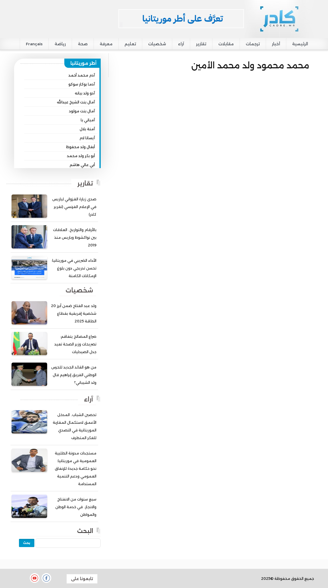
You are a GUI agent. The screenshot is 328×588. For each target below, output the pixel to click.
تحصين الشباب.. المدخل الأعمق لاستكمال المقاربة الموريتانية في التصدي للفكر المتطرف (74, 426)
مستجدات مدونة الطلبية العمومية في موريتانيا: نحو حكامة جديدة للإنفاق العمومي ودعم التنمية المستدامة (75, 468)
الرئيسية (300, 43)
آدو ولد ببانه (85, 93)
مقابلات (226, 43)
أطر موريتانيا (83, 63)
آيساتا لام (87, 138)
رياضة (60, 43)
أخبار (276, 43)
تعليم (130, 43)
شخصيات (157, 43)
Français (34, 43)
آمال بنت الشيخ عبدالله (76, 102)
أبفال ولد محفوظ (80, 147)
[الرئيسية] (279, 18)
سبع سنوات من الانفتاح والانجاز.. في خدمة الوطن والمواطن (75, 507)
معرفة (106, 43)
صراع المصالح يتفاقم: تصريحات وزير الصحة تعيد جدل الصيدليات (75, 344)
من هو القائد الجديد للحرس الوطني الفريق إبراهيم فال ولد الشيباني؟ (73, 375)
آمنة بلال (87, 129)
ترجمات (253, 43)
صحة (83, 43)
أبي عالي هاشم (82, 164)
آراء (181, 43)
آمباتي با (88, 120)
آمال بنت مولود (82, 111)
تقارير (201, 43)
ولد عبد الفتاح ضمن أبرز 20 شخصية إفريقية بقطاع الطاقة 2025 (73, 313)
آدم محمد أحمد (81, 75)
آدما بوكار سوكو (81, 84)
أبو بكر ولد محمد (81, 156)
